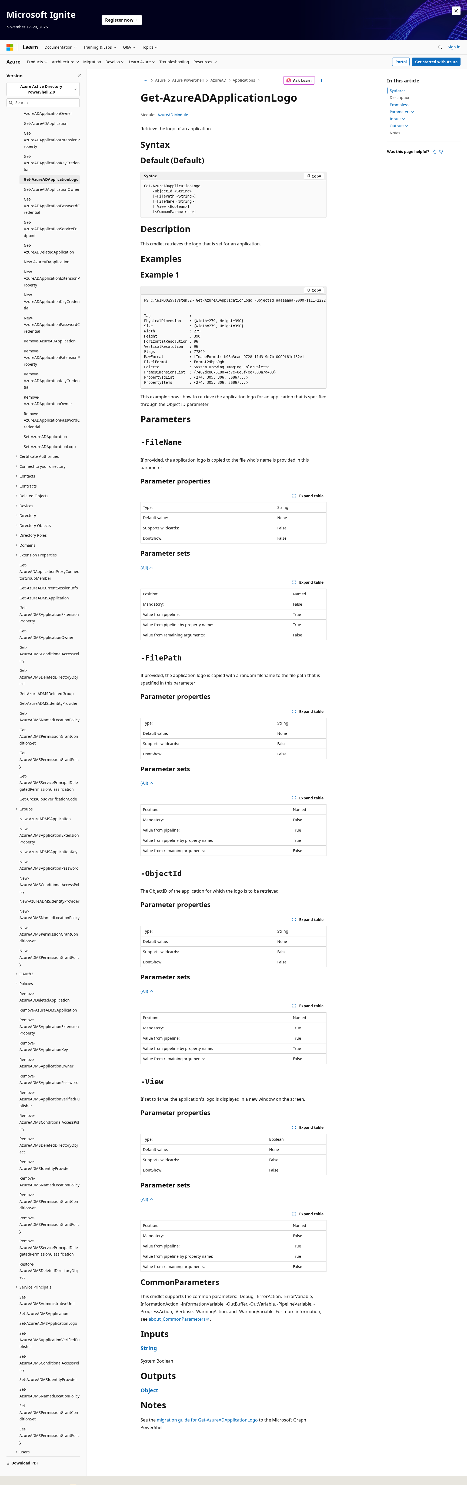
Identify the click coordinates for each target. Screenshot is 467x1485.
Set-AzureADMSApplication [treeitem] (43, 1313)
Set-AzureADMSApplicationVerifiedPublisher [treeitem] (49, 1340)
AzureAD (218, 80)
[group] (233, 342)
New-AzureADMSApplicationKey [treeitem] (48, 851)
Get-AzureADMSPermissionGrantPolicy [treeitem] (49, 759)
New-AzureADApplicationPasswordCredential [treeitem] (52, 324)
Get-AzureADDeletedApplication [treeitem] (49, 249)
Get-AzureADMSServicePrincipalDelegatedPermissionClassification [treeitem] (48, 782)
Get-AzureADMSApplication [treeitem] (44, 597)
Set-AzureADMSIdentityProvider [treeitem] (48, 1379)
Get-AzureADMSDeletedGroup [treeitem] (46, 693)
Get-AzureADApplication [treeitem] (46, 123)
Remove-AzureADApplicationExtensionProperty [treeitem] (52, 357)
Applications (244, 80)
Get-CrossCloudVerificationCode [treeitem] (48, 799)
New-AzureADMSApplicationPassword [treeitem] (49, 865)
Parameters (400, 111)
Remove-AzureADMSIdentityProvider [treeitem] (44, 1165)
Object (149, 1390)
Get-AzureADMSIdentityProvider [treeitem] (48, 703)
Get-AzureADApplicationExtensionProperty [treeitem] (52, 140)
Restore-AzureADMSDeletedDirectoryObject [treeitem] (48, 1271)
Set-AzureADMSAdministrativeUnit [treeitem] (47, 1300)
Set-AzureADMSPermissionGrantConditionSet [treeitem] (48, 1412)
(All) (145, 568)
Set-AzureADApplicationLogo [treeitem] (50, 446)
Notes (395, 132)
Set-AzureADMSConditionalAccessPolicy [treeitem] (49, 1363)
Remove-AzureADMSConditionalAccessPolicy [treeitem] (49, 1122)
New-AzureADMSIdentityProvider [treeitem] (49, 901)
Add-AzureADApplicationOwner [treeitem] (48, 110)
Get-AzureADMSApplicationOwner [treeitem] (46, 634)
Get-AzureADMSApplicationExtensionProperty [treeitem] (49, 614)
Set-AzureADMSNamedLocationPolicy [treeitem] (49, 1393)
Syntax (396, 90)
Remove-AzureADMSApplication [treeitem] (48, 1010)
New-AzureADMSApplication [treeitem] (45, 818)
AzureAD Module (173, 114)
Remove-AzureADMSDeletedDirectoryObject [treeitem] (48, 1145)
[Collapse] (79, 75)
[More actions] (321, 80)
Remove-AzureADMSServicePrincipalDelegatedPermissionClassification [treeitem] (48, 1247)
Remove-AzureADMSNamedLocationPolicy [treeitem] (49, 1181)
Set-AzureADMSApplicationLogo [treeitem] (48, 1323)
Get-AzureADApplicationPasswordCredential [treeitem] (52, 205)
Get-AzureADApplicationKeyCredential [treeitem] (52, 163)
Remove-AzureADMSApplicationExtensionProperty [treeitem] (49, 1026)
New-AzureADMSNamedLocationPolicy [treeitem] (49, 914)
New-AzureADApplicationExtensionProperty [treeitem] (52, 278)
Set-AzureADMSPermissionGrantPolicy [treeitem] (49, 1435)
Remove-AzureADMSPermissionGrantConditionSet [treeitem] (48, 1201)
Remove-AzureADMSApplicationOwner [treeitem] (46, 1063)
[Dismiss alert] (456, 10)
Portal (401, 61)
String (149, 1348)
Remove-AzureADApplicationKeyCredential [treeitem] (52, 380)
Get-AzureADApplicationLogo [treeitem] (51, 179)
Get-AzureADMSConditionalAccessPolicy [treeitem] (49, 654)
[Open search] (440, 47)
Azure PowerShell (188, 80)
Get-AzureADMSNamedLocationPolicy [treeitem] (49, 717)
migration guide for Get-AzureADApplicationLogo (207, 1420)
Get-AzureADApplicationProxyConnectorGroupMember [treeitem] (49, 571)
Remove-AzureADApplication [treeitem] (50, 340)
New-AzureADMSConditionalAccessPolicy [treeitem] (49, 885)
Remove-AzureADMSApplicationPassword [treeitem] (49, 1079)
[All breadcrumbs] (145, 80)
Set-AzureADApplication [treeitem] (45, 436)
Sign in (454, 46)
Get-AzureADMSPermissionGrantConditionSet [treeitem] (48, 736)
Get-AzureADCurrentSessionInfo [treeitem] (48, 587)
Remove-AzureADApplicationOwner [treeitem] (48, 400)
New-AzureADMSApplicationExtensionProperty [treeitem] (49, 835)
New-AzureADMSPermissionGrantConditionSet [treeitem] (48, 934)
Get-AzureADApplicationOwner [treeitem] (52, 189)
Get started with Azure (436, 61)
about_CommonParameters (177, 1319)
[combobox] (43, 89)
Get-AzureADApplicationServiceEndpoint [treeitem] (51, 229)
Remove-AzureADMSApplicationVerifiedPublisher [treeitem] (49, 1099)
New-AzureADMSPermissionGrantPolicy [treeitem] (49, 957)
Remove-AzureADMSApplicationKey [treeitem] (43, 1046)
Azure (160, 80)
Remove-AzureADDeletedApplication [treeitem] (44, 997)
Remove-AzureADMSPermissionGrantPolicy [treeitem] (49, 1224)
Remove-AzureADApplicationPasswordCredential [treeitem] (52, 420)
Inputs (396, 118)
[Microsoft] (10, 47)
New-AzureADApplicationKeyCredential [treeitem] (52, 301)
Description (400, 97)
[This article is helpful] (434, 151)
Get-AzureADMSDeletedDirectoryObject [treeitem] (48, 677)
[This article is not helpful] (441, 151)
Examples (398, 104)
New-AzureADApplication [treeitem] (46, 261)
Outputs (397, 126)
